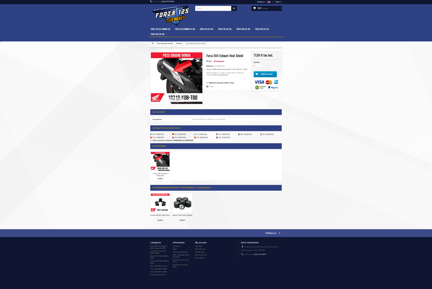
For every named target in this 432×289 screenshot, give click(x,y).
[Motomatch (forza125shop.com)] (171, 15)
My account (201, 242)
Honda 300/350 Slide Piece (160, 215)
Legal (175, 249)
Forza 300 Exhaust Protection (160, 174)
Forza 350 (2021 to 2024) (158, 269)
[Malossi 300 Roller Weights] (182, 203)
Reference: (210, 66)
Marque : (209, 61)
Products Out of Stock (158, 275)
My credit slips (200, 249)
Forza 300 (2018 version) (158, 266)
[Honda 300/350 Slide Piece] (160, 203)
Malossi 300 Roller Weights (182, 215)
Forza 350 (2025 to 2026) (158, 272)
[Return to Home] (152, 43)
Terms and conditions (180, 252)
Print (211, 86)
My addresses (200, 252)
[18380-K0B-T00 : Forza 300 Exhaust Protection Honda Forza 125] (160, 161)
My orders (198, 246)
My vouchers (199, 258)
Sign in (278, 2)
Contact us (261, 2)
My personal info (201, 255)
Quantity (257, 62)
